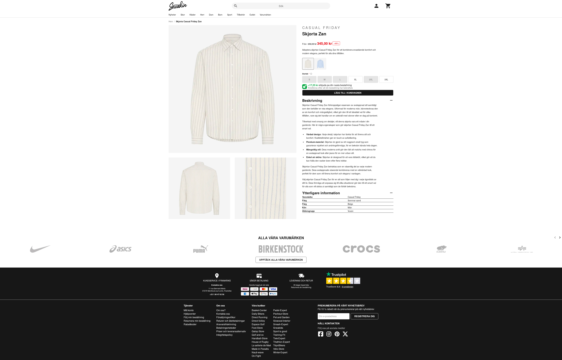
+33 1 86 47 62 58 (217, 294)
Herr (202, 14)
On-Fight (256, 356)
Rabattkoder (190, 324)
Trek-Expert (279, 338)
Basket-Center (259, 310)
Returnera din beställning (301, 287)
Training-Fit (279, 334)
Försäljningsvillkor (225, 317)
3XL (386, 79)
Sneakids (278, 327)
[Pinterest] (337, 334)
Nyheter (172, 14)
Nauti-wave (258, 352)
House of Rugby (260, 341)
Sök (281, 6)
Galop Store (258, 331)
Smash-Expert (280, 324)
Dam (211, 14)
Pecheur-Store (280, 313)
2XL (371, 79)
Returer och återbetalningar (230, 320)
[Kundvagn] (388, 6)
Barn (220, 14)
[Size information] (311, 74)
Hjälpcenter (190, 313)
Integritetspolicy (224, 334)
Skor (183, 14)
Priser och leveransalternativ (231, 331)
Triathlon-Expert (281, 341)
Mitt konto (189, 310)
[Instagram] (329, 334)
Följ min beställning (194, 317)
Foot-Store (257, 327)
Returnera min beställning (197, 320)
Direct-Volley (258, 320)
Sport (229, 14)
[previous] (555, 237)
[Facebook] (321, 334)
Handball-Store (260, 338)
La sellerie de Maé (261, 345)
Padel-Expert (280, 310)
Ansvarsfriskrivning (226, 324)
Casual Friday (321, 27)
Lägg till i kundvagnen (347, 92)
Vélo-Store (278, 348)
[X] (345, 334)
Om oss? (221, 310)
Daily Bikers (258, 313)
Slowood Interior (281, 320)
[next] (560, 237)
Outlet (252, 14)
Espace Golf (258, 324)
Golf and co (258, 334)
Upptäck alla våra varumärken (281, 259)
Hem (171, 21)
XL (355, 79)
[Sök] (236, 6)
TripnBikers (279, 345)
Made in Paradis (260, 348)
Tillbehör (241, 14)
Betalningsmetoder (226, 327)
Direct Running (259, 317)
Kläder (193, 14)
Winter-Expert (280, 352)
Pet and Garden (281, 317)
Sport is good (280, 331)
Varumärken (265, 14)
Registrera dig (364, 316)
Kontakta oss (216, 285)
